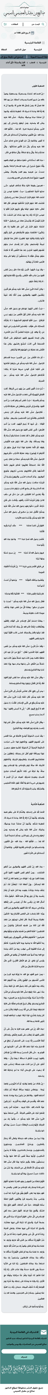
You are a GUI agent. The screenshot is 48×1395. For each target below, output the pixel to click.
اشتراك (24, 1357)
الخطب (32, 63)
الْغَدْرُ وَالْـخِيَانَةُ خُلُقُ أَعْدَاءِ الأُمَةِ (15, 64)
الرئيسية (38, 49)
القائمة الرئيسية (33, 43)
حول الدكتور (20, 49)
